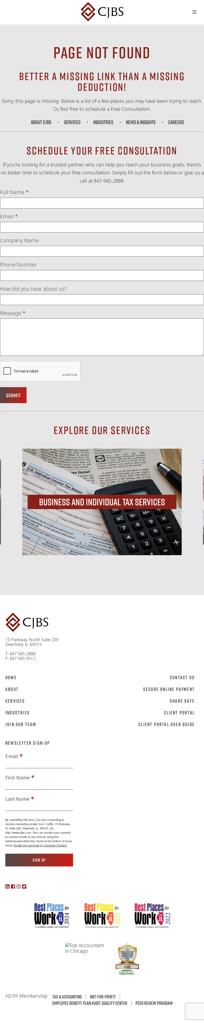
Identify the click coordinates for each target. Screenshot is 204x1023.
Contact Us (182, 677)
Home (11, 677)
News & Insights (140, 122)
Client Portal (179, 712)
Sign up (39, 860)
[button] (102, 502)
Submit (13, 395)
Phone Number (18, 264)
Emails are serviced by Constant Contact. (40, 845)
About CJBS (41, 122)
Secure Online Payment (169, 689)
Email (9, 216)
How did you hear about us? (33, 289)
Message (13, 313)
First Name (17, 777)
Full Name (14, 192)
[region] (102, 501)
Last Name (17, 798)
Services (72, 122)
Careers (176, 122)
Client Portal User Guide (166, 724)
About (12, 689)
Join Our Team (20, 724)
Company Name (19, 240)
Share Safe (182, 701)
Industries (103, 122)
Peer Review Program (154, 1003)
